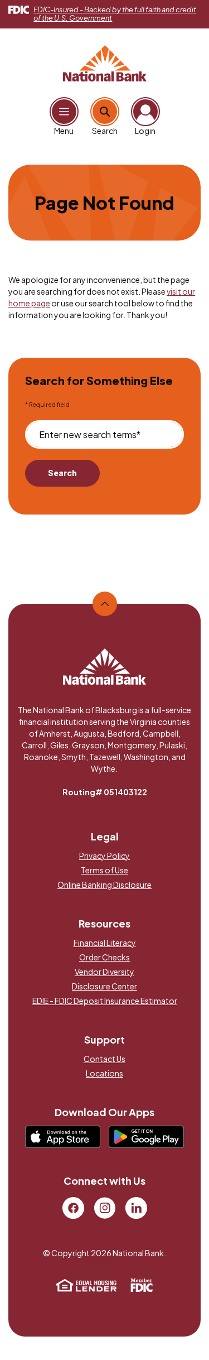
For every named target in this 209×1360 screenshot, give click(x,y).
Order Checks (104, 957)
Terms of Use (104, 870)
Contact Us (104, 1059)
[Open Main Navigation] (64, 111)
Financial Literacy (105, 943)
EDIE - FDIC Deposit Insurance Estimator (104, 1001)
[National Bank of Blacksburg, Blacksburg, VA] (105, 62)
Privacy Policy (104, 855)
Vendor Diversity (104, 972)
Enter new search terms (89, 434)
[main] (104, 367)
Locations (104, 1073)
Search (62, 473)
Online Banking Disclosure (104, 885)
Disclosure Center (104, 986)
